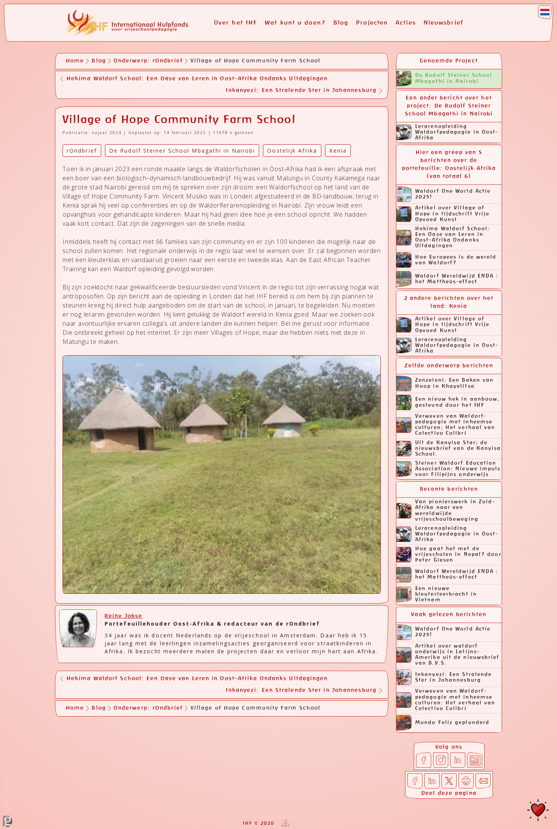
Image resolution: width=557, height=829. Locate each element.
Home (75, 61)
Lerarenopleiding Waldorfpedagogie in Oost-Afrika (457, 132)
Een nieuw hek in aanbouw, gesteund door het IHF (457, 402)
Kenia (338, 150)
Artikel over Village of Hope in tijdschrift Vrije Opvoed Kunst (452, 214)
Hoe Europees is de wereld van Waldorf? (456, 260)
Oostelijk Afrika (292, 150)
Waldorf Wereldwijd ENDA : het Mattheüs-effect (457, 279)
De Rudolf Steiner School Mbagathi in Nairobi (453, 78)
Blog (341, 23)
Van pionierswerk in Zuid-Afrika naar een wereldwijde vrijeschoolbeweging (455, 510)
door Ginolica (6, 793)
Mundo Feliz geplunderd (452, 722)
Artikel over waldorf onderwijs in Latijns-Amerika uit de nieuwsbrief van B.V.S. (457, 655)
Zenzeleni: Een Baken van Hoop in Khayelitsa (454, 383)
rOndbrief (82, 150)
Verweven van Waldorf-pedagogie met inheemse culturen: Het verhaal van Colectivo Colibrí (455, 425)
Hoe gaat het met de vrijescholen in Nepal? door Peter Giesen (458, 554)
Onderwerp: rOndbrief (148, 61)
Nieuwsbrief (443, 23)
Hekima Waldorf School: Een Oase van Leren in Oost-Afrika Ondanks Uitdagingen (452, 237)
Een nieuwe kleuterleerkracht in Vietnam (446, 594)
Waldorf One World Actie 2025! (453, 194)
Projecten (372, 23)
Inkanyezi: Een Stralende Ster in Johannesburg (453, 677)
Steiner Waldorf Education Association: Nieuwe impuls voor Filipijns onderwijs (458, 469)
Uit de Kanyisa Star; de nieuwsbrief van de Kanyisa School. (458, 448)
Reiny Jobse (123, 616)
